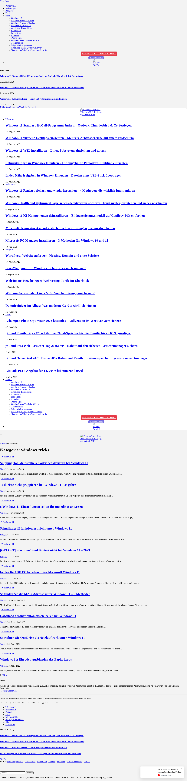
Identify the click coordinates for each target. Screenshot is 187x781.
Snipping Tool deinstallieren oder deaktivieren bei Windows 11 (44, 463)
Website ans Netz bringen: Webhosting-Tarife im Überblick (47, 280)
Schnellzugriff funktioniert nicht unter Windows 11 (36, 528)
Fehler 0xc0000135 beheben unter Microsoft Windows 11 (40, 572)
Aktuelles (15, 35)
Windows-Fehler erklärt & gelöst (99, 54)
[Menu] (1, 434)
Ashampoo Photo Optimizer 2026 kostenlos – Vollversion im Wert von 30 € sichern (63, 320)
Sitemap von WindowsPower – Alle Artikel (30, 50)
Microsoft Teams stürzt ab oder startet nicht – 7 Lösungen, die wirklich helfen (60, 228)
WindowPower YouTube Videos (25, 40)
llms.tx (87, 761)
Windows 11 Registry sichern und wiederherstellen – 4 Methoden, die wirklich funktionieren (70, 190)
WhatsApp (10, 724)
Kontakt (51, 761)
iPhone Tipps (16, 38)
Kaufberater (16, 30)
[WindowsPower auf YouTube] (96, 62)
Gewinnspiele (17, 43)
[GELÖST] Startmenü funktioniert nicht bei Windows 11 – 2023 (45, 550)
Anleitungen (10, 8)
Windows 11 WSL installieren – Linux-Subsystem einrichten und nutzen (33, 99)
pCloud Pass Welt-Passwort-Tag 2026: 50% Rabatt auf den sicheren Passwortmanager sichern (71, 346)
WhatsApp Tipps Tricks (21, 28)
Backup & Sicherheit (14, 719)
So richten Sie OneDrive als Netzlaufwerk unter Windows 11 (42, 637)
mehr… (8, 16)
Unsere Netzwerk (74, 761)
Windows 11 (10, 6)
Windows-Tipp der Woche (22, 20)
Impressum (42, 761)
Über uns (61, 761)
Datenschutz (30, 761)
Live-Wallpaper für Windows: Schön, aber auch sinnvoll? (45, 268)
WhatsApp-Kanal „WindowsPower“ (26, 48)
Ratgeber (9, 11)
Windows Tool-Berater (21, 25)
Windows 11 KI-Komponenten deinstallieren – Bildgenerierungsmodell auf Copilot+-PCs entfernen (75, 215)
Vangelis (3, 469)
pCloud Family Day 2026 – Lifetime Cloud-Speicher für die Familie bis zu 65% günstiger (68, 333)
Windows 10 (16, 18)
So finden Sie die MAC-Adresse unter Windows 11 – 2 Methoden (45, 594)
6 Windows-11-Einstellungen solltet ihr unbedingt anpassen (41, 506)
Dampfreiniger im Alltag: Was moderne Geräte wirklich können (50, 305)
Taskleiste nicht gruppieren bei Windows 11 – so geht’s (38, 484)
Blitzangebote (96, 58)
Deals (7, 13)
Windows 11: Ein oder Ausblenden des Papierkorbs (36, 659)
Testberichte (16, 33)
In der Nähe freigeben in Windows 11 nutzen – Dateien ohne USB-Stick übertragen (63, 175)
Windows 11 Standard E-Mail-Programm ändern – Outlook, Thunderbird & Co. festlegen (42, 76)
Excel (7, 714)
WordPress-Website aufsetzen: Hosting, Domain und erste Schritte (52, 255)
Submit (30, 773)
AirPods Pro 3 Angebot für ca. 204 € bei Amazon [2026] (44, 370)
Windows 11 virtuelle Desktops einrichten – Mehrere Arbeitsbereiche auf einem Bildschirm (42, 87)
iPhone (8, 722)
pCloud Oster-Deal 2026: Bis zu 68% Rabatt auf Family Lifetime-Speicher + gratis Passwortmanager (76, 358)
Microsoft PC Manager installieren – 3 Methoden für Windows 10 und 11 (56, 240)
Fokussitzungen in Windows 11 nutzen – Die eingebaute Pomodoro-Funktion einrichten (66, 163)
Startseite (3, 443)
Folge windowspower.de (21, 45)
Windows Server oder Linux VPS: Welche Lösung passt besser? (50, 293)
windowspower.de (15, 761)
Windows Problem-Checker (23, 23)
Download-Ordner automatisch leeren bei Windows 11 (38, 616)
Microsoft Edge (12, 717)
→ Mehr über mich (8, 691)
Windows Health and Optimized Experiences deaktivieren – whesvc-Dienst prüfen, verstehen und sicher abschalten (86, 203)
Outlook (9, 712)
